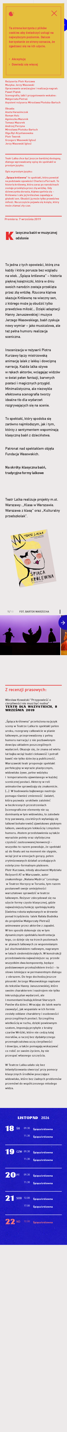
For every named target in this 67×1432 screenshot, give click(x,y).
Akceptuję (19, 59)
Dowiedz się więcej (25, 64)
